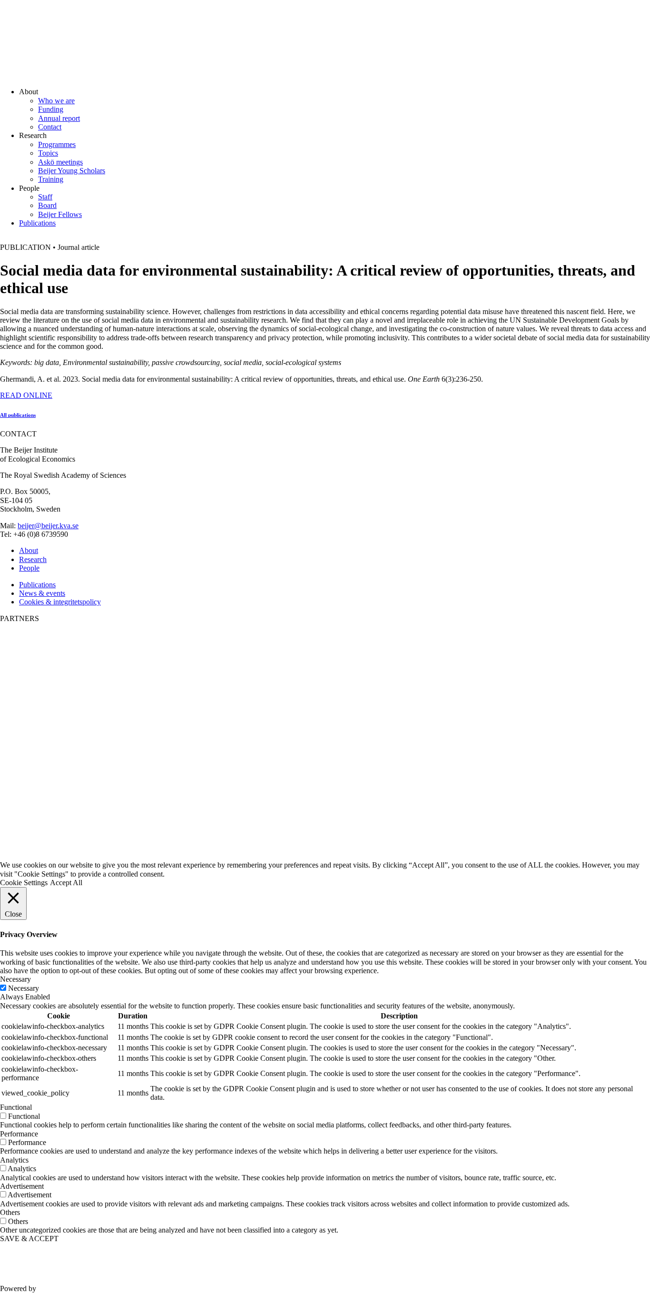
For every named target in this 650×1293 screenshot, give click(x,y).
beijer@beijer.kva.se (48, 526)
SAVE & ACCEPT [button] (29, 1238)
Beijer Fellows (60, 214)
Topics (48, 153)
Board (47, 205)
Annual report (59, 118)
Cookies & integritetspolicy (60, 602)
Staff (45, 197)
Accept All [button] (66, 882)
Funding (50, 109)
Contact (49, 127)
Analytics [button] (14, 1160)
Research (33, 559)
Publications (37, 223)
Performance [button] (19, 1134)
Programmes (57, 144)
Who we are (56, 101)
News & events (42, 593)
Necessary (23, 988)
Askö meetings (60, 162)
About (28, 550)
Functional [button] (16, 1107)
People (29, 568)
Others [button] (10, 1212)
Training (50, 179)
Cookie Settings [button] (24, 882)
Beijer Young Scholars (71, 171)
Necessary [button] (15, 979)
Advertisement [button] (22, 1186)
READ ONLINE (26, 395)
